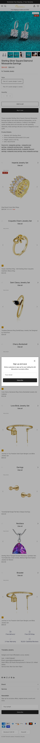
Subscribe (20, 380)
